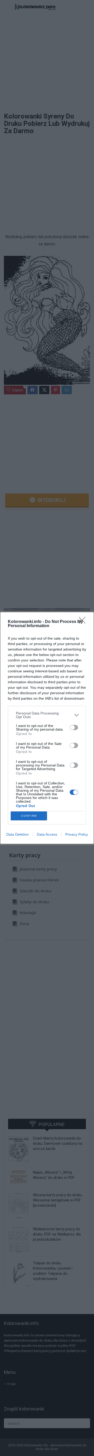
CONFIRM (29, 815)
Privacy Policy (76, 834)
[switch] (74, 727)
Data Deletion (17, 834)
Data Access (47, 834)
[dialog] (47, 728)
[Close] (84, 622)
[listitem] (47, 715)
